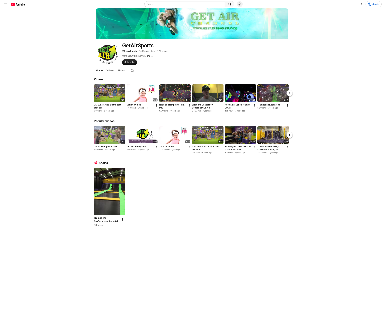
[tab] (99, 70)
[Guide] (5, 4)
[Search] (229, 4)
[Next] (289, 93)
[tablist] (192, 70)
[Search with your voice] (240, 4)
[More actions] (124, 105)
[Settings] (361, 4)
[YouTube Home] (17, 4)
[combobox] (185, 4)
